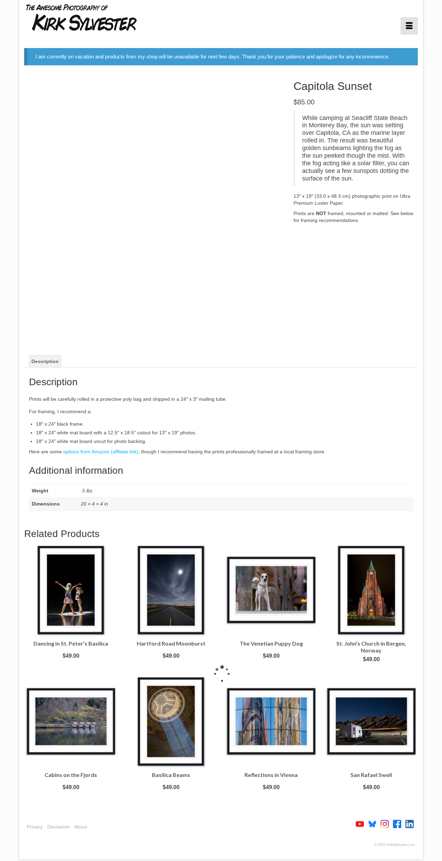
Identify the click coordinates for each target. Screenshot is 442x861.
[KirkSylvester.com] (86, 17)
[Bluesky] (374, 823)
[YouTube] (362, 823)
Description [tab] (45, 361)
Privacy (35, 827)
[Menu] (409, 26)
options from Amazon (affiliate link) (100, 451)
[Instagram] (387, 823)
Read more (71, 666)
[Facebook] (399, 823)
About (80, 827)
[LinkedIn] (409, 823)
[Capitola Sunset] (154, 208)
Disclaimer (58, 827)
